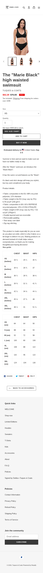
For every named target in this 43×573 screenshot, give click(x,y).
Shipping (16, 98)
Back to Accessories (23, 388)
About (7, 459)
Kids (6, 447)
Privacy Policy (10, 501)
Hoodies (8, 428)
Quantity (5, 118)
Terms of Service (11, 520)
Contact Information (12, 495)
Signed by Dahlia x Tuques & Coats (18, 478)
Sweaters (8, 434)
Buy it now (21, 143)
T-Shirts (8, 441)
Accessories (10, 453)
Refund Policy (10, 507)
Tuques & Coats (17, 565)
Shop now (9, 416)
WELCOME (9, 409)
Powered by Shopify (29, 565)
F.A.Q (7, 466)
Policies (8, 472)
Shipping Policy (11, 514)
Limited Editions (11, 422)
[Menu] (38, 7)
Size (4, 109)
